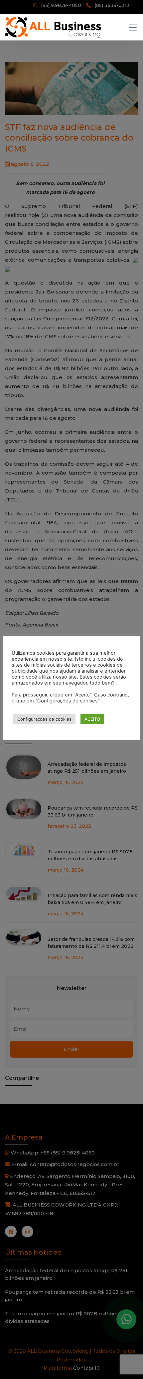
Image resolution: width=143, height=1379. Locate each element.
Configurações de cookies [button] (44, 719)
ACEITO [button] (92, 719)
